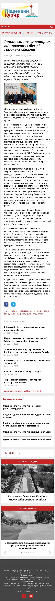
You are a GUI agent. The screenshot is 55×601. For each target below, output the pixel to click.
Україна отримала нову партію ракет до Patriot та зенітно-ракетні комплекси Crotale (26, 351)
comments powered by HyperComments (23, 390)
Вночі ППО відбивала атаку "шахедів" (22, 371)
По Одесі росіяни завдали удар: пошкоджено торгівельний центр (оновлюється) (26, 424)
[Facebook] (24, 596)
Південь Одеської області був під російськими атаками (27, 415)
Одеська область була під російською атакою (27, 431)
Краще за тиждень (27, 461)
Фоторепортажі (27, 508)
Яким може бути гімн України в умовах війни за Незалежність (27, 498)
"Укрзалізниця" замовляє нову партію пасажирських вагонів (22, 381)
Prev (5, 552)
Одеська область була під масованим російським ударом (22, 407)
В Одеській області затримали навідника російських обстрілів (24, 328)
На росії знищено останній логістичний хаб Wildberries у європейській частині (25, 339)
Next (50, 552)
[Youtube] (31, 596)
